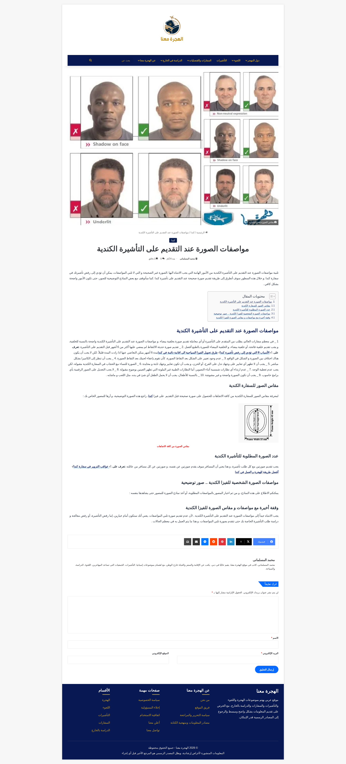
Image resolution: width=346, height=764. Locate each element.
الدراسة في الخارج (172, 60)
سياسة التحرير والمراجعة (195, 715)
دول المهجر (253, 60)
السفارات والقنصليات (200, 60)
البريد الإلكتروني (269, 653)
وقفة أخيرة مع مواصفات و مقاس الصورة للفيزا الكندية (243, 317)
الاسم (274, 637)
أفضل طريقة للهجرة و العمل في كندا (256, 472)
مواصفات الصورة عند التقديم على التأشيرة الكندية (246, 301)
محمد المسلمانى (187, 258)
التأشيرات (222, 60)
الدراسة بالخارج (101, 730)
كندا (192, 232)
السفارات (104, 722)
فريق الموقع (202, 707)
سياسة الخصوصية (149, 699)
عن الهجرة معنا (148, 60)
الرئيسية (200, 232)
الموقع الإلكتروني (160, 653)
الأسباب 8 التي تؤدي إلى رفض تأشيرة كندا (244, 352)
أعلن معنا (154, 722)
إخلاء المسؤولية (150, 707)
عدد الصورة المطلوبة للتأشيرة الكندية (251, 309)
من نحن (205, 699)
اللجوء (237, 60)
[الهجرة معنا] (173, 30)
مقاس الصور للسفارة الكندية (255, 305)
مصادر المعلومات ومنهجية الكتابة (190, 722)
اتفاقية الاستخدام (150, 715)
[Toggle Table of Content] (271, 296)
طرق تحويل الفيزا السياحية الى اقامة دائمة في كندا (188, 352)
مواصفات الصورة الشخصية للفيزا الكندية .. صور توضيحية (242, 313)
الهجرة (106, 699)
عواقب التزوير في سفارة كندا (91, 466)
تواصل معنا (153, 730)
